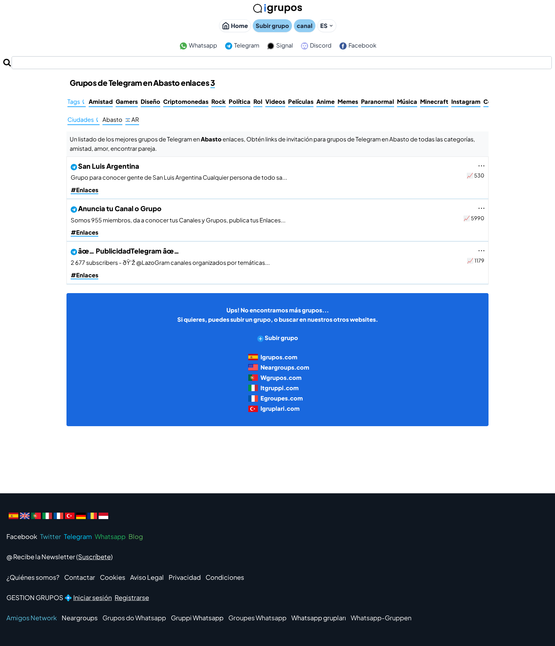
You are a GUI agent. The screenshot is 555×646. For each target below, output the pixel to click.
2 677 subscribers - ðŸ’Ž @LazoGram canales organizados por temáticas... (170, 262)
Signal (284, 45)
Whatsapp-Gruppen (381, 618)
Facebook (362, 45)
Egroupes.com (281, 398)
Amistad (101, 101)
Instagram (465, 101)
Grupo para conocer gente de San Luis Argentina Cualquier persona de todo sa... (179, 177)
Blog (135, 536)
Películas (300, 101)
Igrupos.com (278, 357)
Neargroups (80, 618)
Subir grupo (272, 25)
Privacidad (185, 577)
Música (407, 101)
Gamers (127, 101)
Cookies (112, 577)
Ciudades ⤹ (83, 119)
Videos (275, 101)
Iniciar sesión (92, 597)
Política (240, 101)
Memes (348, 101)
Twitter (50, 536)
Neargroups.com (284, 367)
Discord (320, 45)
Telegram (246, 45)
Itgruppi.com (279, 387)
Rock (218, 101)
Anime (325, 101)
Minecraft (434, 101)
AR (134, 119)
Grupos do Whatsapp (134, 618)
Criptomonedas (185, 101)
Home (239, 25)
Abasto (112, 119)
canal (305, 25)
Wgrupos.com (281, 377)
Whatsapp (202, 45)
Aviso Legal (147, 577)
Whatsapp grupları (318, 618)
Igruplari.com (280, 408)
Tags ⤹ (76, 101)
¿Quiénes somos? (32, 577)
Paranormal (377, 101)
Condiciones (225, 577)
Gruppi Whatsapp (197, 618)
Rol (257, 101)
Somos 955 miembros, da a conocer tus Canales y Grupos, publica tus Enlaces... (178, 220)
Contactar (79, 577)
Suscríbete (94, 556)
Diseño (150, 101)
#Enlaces (84, 189)
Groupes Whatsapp (257, 618)
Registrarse (132, 597)
